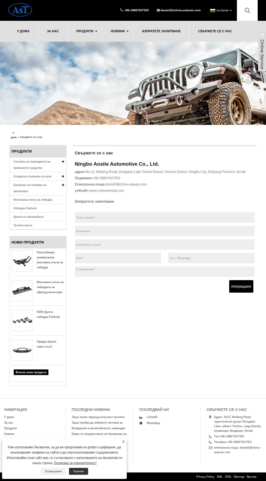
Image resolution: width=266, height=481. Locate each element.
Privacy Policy (205, 476)
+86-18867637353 (232, 436)
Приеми (78, 471)
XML (220, 476)
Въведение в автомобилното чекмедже (98, 428)
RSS (228, 476)
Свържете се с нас (215, 31)
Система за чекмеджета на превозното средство (32, 164)
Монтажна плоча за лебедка (33, 199)
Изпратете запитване (161, 31)
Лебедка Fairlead (25, 208)
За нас (53, 31)
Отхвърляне (53, 471)
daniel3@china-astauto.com (181, 10)
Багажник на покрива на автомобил (30, 188)
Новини (118, 31)
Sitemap (239, 476)
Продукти (84, 31)
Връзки (251, 476)
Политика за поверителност (75, 463)
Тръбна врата (23, 225)
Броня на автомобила (28, 216)
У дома (23, 31)
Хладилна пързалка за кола (32, 176)
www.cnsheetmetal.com (106, 190)
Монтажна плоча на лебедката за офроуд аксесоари (50, 287)
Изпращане (241, 286)
